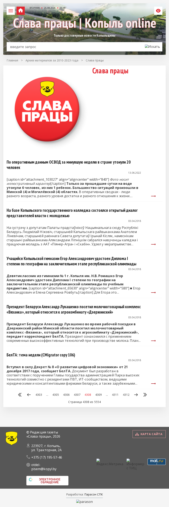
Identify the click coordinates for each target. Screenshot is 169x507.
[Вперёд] (136, 395)
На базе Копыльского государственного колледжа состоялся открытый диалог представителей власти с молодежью (72, 212)
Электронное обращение (50, 481)
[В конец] (145, 395)
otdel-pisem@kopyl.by (43, 467)
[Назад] (28, 395)
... (47, 395)
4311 (115, 395)
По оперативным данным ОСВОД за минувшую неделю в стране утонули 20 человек (69, 164)
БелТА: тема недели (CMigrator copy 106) (41, 355)
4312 (126, 395)
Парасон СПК (93, 494)
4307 (77, 395)
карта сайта (151, 434)
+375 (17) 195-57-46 (46, 457)
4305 (55, 395)
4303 (38, 395)
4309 (98, 395)
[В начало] (19, 395)
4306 (66, 395)
